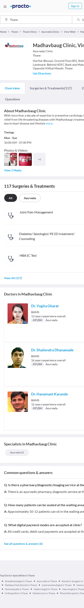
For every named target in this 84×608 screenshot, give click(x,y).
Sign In (75, 6)
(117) (51, 88)
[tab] (12, 88)
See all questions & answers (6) (23, 543)
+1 (39, 159)
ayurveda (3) (17, 452)
